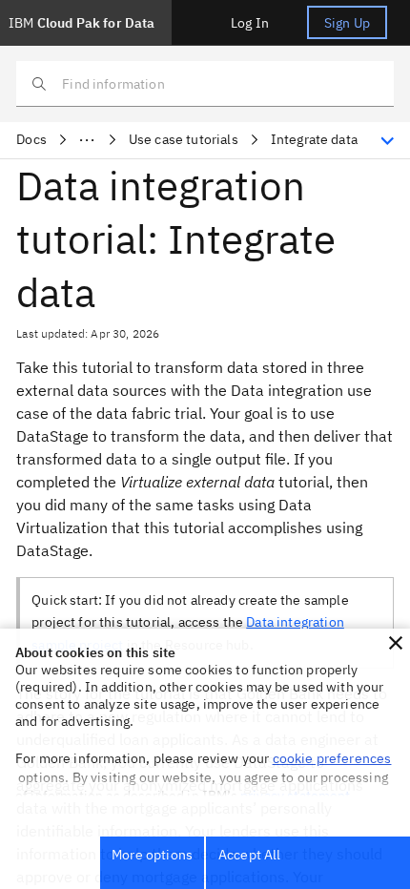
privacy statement (295, 795)
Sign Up (347, 22)
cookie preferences (332, 758)
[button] (395, 643)
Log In (250, 23)
